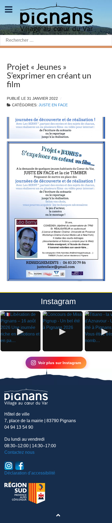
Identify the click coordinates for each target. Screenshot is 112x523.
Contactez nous (19, 452)
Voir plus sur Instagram (59, 363)
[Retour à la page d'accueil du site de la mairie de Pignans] (56, 17)
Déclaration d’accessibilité (29, 473)
